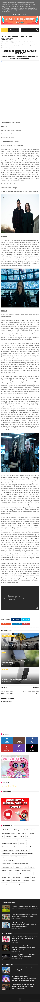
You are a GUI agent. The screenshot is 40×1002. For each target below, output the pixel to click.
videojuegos (13, 884)
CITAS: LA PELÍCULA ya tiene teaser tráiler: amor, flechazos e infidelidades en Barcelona (24, 938)
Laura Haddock (28, 44)
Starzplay (20, 46)
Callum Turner (34, 42)
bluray (10, 870)
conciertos (5, 874)
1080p (4, 652)
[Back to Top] (20, 999)
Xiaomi (32, 867)
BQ (3, 836)
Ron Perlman (4, 46)
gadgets (5, 669)
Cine (2, 44)
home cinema (6, 880)
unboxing (4, 884)
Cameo (22, 836)
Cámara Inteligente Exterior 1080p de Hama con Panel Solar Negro (18, 662)
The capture (33, 46)
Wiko (26, 867)
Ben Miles (27, 42)
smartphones (16, 880)
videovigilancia (9, 48)
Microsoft (17, 847)
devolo (4, 877)
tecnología (26, 880)
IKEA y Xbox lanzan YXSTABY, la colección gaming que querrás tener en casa (24, 915)
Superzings (5, 857)
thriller (2, 48)
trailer (33, 880)
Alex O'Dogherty (22, 833)
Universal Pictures (7, 867)
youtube (21, 884)
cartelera (17, 870)
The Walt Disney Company (18, 857)
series (10, 46)
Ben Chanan (20, 42)
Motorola (24, 847)
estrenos (26, 877)
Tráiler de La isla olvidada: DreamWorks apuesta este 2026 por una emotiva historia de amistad (24, 978)
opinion (36, 44)
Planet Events (20, 850)
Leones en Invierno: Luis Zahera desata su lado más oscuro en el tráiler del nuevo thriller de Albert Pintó (24, 947)
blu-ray (4, 870)
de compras (29, 874)
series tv (15, 46)
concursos (13, 874)
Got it (25, 14)
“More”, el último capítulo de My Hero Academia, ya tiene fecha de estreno (24, 969)
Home (5, 30)
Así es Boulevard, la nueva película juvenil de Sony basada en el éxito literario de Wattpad (23, 986)
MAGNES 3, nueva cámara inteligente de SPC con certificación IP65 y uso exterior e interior (18, 645)
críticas (11, 44)
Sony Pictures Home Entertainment (22, 853)
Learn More (17, 14)
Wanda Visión (18, 867)
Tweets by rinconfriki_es (9, 786)
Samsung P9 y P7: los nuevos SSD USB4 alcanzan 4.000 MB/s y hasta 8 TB (23, 956)
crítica (6, 44)
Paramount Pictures (7, 850)
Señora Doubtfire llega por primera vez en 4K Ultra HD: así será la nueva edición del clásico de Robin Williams (24, 924)
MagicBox (22, 843)
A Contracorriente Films (8, 833)
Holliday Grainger (19, 44)
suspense (26, 46)
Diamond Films (6, 840)
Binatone (8, 836)
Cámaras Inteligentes (9, 635)
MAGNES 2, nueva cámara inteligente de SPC (17, 680)
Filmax (15, 840)
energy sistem (17, 877)
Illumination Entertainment (10, 843)
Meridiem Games (7, 847)
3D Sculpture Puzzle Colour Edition (24, 830)
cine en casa (26, 870)
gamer (33, 877)
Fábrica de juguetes (24, 840)
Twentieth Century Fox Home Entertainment (15, 863)
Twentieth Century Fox (8, 860)
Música (32, 847)
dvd (9, 877)
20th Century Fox (7, 830)
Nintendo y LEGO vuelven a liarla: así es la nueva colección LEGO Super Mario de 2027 (25, 907)
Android (32, 833)
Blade (15, 836)
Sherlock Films (6, 853)
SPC (27, 850)
